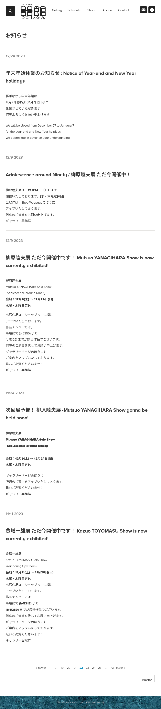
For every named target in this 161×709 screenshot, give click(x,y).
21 (75, 667)
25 (99, 667)
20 (68, 667)
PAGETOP (147, 680)
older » (120, 667)
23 (87, 667)
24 (93, 667)
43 (112, 667)
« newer (41, 667)
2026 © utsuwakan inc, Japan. (72, 702)
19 (62, 667)
